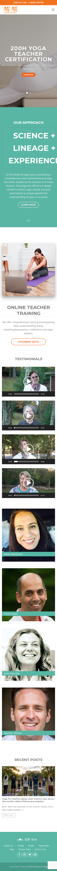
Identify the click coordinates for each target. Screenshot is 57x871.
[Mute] (47, 394)
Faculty (21, 845)
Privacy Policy (24, 849)
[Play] (5, 394)
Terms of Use (40, 849)
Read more (8, 815)
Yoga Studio (44, 845)
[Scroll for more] (28, 220)
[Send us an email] (35, 854)
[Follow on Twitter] (29, 854)
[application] (28, 382)
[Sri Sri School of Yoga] (12, 9)
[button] (28, 381)
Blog (12, 849)
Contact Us (8, 845)
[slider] (26, 394)
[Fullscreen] (51, 394)
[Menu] (53, 9)
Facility (31, 845)
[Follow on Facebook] (19, 854)
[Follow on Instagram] (24, 854)
